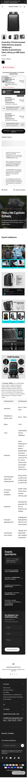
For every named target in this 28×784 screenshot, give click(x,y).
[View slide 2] (12, 674)
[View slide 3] (14, 674)
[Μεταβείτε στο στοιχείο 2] (10, 37)
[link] (13, 718)
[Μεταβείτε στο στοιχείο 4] (22, 37)
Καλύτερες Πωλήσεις (8, 690)
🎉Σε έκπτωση (6, 687)
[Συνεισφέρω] (22, 745)
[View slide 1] (11, 674)
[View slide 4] (16, 674)
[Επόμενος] (24, 2)
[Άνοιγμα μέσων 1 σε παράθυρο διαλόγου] (22, 12)
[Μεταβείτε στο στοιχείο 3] (16, 37)
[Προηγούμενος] (2, 2)
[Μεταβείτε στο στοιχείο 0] (4, 37)
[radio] (13, 85)
